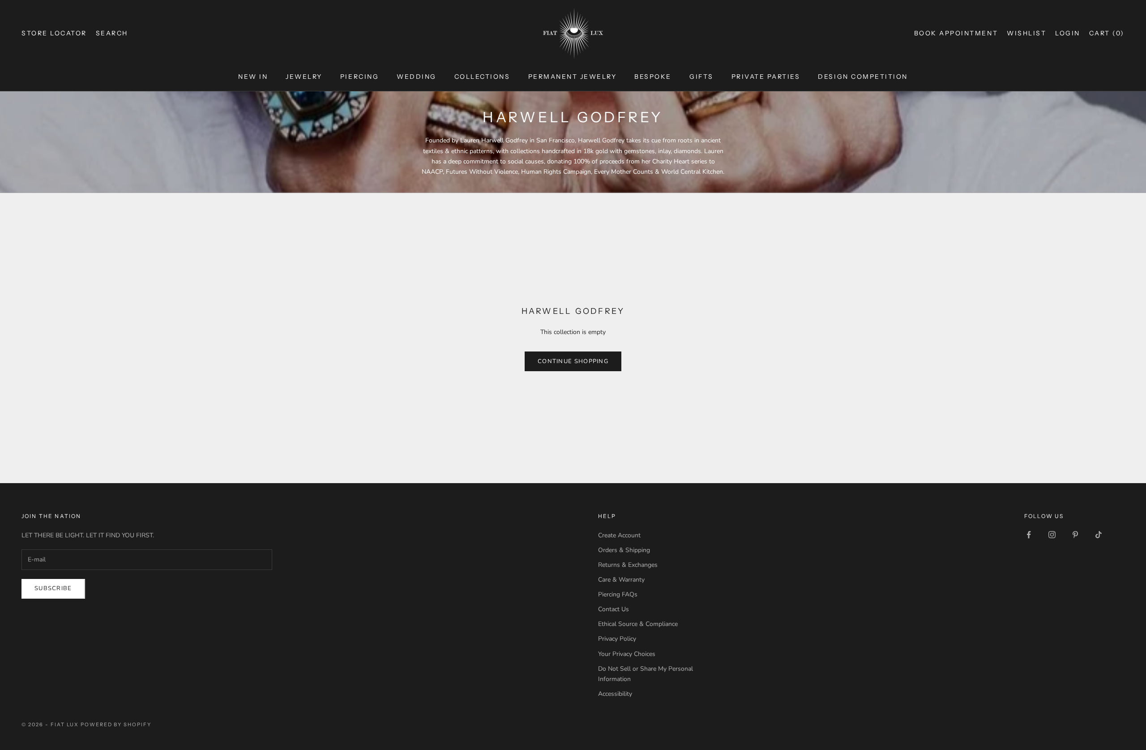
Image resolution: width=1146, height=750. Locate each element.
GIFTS (701, 77)
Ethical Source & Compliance (638, 624)
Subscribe (53, 588)
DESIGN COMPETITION (862, 77)
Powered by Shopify (116, 724)
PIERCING (359, 77)
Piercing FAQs (617, 594)
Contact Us (613, 609)
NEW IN (253, 77)
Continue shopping (573, 361)
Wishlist (1026, 33)
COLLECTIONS (482, 77)
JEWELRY (304, 77)
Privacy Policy (617, 638)
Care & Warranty (621, 579)
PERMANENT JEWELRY (572, 77)
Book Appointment (956, 33)
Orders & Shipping (624, 550)
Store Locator (54, 33)
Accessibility (615, 694)
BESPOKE (652, 77)
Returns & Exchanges (628, 565)
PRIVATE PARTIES (765, 77)
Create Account (619, 535)
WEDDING (416, 77)
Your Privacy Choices (626, 654)
